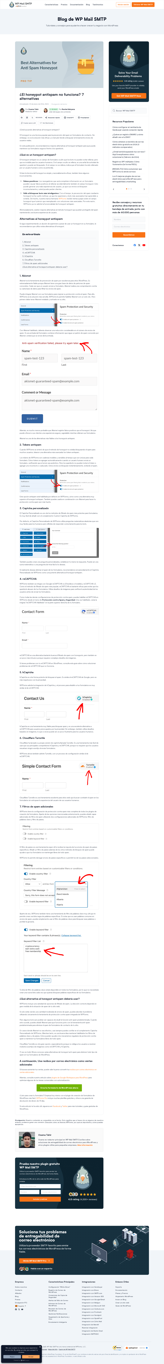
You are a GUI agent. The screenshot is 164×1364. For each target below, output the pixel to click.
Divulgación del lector (59, 104)
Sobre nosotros (21, 1287)
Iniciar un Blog (120, 1299)
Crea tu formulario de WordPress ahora (59, 1088)
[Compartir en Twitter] (32, 118)
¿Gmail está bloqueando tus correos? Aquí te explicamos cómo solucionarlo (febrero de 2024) (128, 154)
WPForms (62, 198)
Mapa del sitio (53, 1349)
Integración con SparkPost (92, 1318)
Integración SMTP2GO (90, 1334)
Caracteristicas (51, 4)
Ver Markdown (48, 123)
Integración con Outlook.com (93, 1309)
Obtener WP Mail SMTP (143, 4)
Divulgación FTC (21, 1303)
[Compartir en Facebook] (22, 118)
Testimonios (97, 4)
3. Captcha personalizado (33, 249)
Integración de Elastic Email (92, 1331)
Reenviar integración (90, 1328)
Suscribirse (128, 235)
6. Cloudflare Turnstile (31, 260)
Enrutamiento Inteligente (58, 1322)
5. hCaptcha (27, 256)
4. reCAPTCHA (28, 252)
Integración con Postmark (91, 1312)
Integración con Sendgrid (91, 1315)
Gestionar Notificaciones (58, 1314)
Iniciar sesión (123, 4)
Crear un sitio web (122, 1303)
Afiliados (18, 1293)
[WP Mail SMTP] (20, 4)
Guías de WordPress (123, 1306)
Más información (85, 1145)
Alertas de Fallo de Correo (58, 1300)
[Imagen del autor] (22, 110)
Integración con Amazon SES (93, 1296)
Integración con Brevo (90, 1290)
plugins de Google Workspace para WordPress (70, 1077)
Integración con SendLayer (92, 1287)
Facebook (56, 1106)
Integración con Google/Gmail (93, 1299)
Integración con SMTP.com (92, 1293)
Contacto (18, 1290)
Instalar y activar (40, 1199)
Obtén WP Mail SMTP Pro (35, 1261)
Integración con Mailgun (91, 1303)
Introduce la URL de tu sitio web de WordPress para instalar (39, 1180)
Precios (64, 4)
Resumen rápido (54, 117)
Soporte (118, 1287)
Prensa (17, 1299)
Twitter (64, 1106)
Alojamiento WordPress (124, 1296)
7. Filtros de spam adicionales (35, 263)
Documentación (76, 4)
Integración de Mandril (90, 1325)
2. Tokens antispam (30, 245)
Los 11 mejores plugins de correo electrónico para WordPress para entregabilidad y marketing (126, 179)
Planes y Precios (121, 1293)
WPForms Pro (41, 1098)
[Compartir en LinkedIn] (27, 118)
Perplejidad (85, 117)
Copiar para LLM (29, 123)
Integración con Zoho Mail (92, 1321)
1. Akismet (26, 242)
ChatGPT (70, 117)
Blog (88, 4)
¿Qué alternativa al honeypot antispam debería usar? (44, 267)
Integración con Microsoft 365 (93, 1306)
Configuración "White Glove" (59, 1287)
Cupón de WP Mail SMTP (67, 1349)
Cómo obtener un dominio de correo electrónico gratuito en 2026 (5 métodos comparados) (128, 144)
